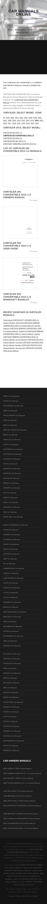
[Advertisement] (23, 57)
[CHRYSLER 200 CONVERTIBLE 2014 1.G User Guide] (23, 222)
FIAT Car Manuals (9, 493)
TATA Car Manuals (10, 716)
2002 (21, 118)
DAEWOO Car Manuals (11, 468)
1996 (7, 118)
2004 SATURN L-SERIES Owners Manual (18, 778)
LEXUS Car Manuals (10, 583)
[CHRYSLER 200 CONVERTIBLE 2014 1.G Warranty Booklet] (23, 273)
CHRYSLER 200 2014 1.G (12, 133)
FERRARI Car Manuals (11, 488)
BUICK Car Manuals (10, 435)
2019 (19, 123)
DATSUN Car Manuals (11, 478)
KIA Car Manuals (9, 564)
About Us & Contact (30, 896)
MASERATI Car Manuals (12, 602)
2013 (32, 120)
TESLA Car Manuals (10, 721)
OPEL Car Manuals (10, 641)
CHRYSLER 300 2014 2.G (12, 138)
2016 (5, 123)
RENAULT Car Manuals (11, 673)
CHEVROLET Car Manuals (13, 449)
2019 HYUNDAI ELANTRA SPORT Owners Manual (21, 818)
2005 (35, 118)
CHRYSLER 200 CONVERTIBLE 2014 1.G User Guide (17, 246)
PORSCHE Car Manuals (12, 663)
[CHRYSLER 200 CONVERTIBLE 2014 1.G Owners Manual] (23, 171)
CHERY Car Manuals (10, 444)
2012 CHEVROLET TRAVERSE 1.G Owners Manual (22, 806)
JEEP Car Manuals (10, 559)
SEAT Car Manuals (10, 688)
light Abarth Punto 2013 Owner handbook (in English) (24, 876)
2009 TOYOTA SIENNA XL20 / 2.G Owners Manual (21, 783)
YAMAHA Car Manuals (11, 750)
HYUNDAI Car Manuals (11, 539)
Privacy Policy (14, 896)
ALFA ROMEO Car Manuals (13, 406)
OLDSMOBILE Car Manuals (13, 636)
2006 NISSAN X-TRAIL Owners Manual (17, 768)
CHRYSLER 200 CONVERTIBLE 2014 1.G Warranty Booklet (17, 297)
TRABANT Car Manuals (11, 731)
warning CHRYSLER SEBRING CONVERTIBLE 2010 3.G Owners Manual (21, 337)
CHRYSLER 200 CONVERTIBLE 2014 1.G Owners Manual (17, 194)
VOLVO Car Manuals (10, 745)
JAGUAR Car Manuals (11, 554)
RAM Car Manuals (9, 668)
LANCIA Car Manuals (10, 573)
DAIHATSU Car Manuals (12, 473)
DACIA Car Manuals (10, 464)
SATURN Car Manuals (11, 683)
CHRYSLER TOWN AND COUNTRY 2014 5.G (19, 144)
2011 (23, 120)
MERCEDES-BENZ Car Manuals (15, 612)
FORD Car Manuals (10, 497)
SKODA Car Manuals (10, 692)
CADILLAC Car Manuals (12, 439)
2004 (30, 118)
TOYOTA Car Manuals (11, 726)
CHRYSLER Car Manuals (12, 454)
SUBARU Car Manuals (11, 707)
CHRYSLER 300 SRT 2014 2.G (14, 141)
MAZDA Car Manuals (10, 607)
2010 (19, 120)
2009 (14, 120)
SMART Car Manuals (10, 697)
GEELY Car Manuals (10, 502)
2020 (23, 123)
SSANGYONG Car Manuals (13, 702)
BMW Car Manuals (10, 425)
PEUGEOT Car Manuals (12, 646)
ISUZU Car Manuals (10, 549)
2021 (28, 123)
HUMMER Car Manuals (11, 535)
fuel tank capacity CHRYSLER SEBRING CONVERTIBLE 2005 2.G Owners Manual (22, 328)
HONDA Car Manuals (10, 530)
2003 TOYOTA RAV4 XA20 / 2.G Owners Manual (20, 828)
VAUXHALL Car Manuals (12, 736)
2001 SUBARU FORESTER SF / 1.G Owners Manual (22, 773)
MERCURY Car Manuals (12, 617)
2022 (32, 123)
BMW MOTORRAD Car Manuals (15, 430)
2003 (26, 118)
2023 (37, 123)
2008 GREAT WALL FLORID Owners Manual (19, 801)
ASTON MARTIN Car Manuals (14, 415)
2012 (28, 120)
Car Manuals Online (23, 13)
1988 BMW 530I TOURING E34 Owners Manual (20, 814)
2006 (39, 118)
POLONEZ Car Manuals (12, 654)
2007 (5, 120)
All (4, 118)
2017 (9, 123)
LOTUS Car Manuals (10, 593)
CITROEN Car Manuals (11, 459)
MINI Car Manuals (9, 621)
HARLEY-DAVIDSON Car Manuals (15, 525)
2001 (17, 118)
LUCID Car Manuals (10, 597)
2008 (9, 120)
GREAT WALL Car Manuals (13, 517)
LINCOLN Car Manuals (11, 588)
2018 (14, 123)
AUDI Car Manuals (10, 420)
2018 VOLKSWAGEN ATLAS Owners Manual (19, 823)
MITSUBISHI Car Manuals (12, 626)
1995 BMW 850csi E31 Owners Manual (17, 796)
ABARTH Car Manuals (11, 396)
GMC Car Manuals (10, 512)
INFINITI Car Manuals (11, 544)
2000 (12, 118)
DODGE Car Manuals (11, 483)
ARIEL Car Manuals (10, 411)
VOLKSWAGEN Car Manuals (13, 741)
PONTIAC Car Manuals (11, 659)
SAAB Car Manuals (10, 678)
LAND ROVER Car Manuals (13, 578)
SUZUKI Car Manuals (11, 712)
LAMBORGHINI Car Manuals (13, 568)
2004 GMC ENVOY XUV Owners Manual (18, 791)
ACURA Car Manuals (10, 401)
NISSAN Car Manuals (11, 631)
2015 (41, 120)
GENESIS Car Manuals (11, 507)
